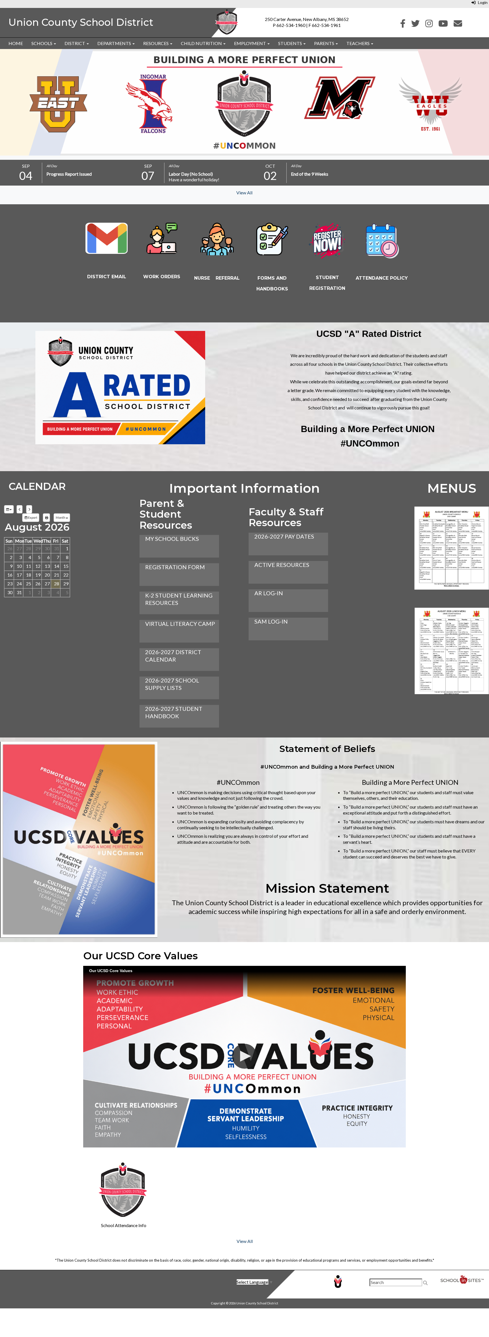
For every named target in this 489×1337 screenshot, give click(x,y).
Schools (42, 43)
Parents (324, 43)
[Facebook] (402, 24)
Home (15, 43)
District (75, 43)
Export (32, 517)
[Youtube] (443, 24)
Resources (156, 43)
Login (481, 2)
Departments (114, 43)
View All (244, 192)
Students (290, 43)
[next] (29, 509)
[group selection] (9, 509)
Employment (250, 43)
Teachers (358, 43)
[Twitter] (415, 24)
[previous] (20, 509)
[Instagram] (429, 24)
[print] (46, 517)
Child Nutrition (202, 43)
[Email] (458, 24)
